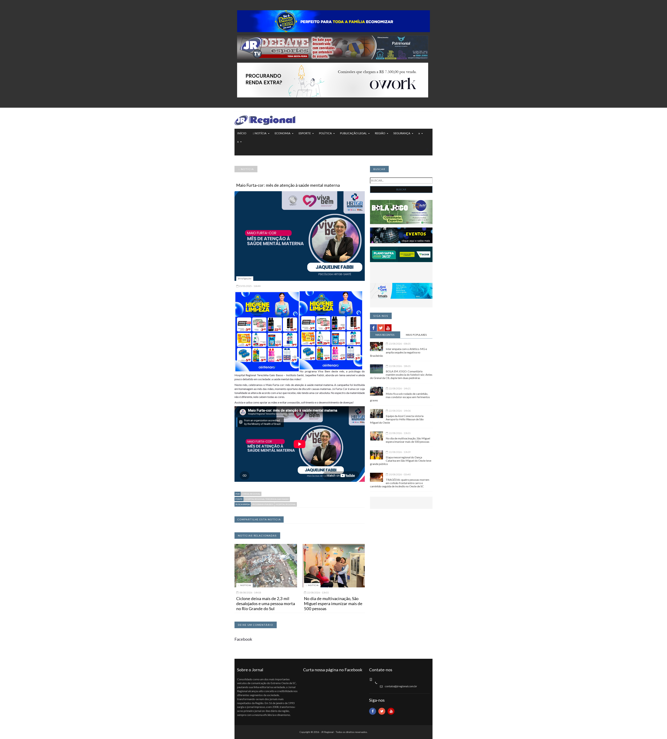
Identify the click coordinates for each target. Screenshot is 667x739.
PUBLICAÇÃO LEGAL (353, 133)
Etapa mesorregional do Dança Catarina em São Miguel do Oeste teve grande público (400, 460)
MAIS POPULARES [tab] (416, 334)
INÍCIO (241, 133)
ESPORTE (305, 133)
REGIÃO (380, 133)
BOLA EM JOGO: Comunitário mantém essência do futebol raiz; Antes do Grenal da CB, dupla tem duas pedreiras (401, 374)
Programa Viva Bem (262, 504)
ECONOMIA (282, 133)
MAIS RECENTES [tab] (385, 334)
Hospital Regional (286, 504)
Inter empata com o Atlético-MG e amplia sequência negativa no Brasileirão (398, 352)
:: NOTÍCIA (259, 133)
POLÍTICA (325, 133)
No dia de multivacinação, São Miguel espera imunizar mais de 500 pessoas (333, 603)
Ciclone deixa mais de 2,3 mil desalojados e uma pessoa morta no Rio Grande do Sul (265, 603)
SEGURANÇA (401, 133)
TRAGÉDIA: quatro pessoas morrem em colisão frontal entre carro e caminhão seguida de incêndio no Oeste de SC (399, 483)
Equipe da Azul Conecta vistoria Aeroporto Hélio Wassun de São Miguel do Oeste (397, 419)
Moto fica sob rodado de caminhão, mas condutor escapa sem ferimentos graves (400, 397)
